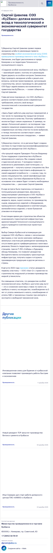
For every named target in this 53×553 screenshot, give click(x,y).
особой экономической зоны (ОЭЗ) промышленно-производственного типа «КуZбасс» (24, 55)
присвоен (24, 267)
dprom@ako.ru (9, 543)
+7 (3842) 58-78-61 (9, 536)
